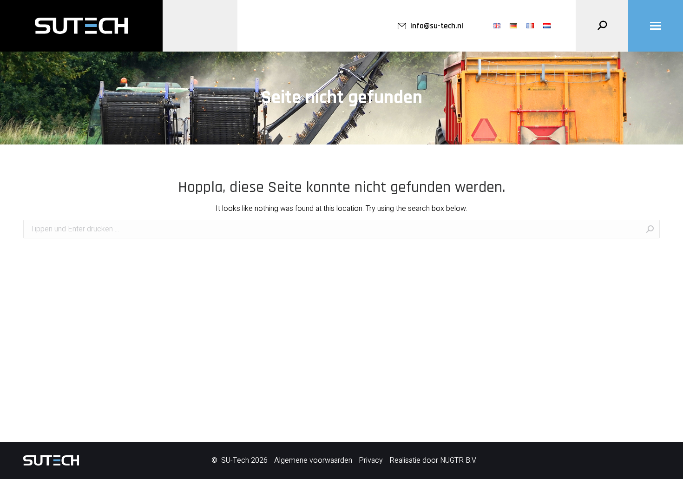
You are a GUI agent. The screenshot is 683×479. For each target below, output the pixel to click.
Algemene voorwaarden (313, 460)
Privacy (371, 460)
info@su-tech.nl (436, 25)
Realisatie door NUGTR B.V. (433, 460)
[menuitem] (496, 26)
